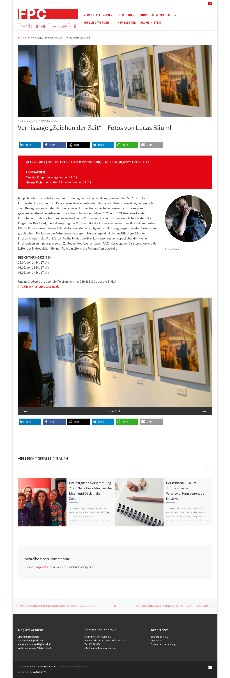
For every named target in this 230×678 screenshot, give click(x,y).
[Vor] (204, 411)
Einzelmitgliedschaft (28, 636)
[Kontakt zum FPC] (210, 3)
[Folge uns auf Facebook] (197, 3)
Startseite (23, 37)
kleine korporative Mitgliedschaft (34, 644)
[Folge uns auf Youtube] (203, 3)
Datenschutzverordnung (163, 644)
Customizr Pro (40, 672)
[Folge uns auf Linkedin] (184, 3)
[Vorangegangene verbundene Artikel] (199, 469)
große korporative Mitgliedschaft (34, 648)
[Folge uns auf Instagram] (190, 3)
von (115, 411)
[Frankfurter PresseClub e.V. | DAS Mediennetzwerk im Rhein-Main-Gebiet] (48, 18)
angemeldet (43, 567)
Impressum (156, 640)
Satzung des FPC (159, 636)
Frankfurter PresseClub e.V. (42, 666)
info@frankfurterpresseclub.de (38, 286)
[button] (30, 145)
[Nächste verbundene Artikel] (208, 469)
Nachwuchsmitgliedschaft (31, 640)
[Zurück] (26, 411)
